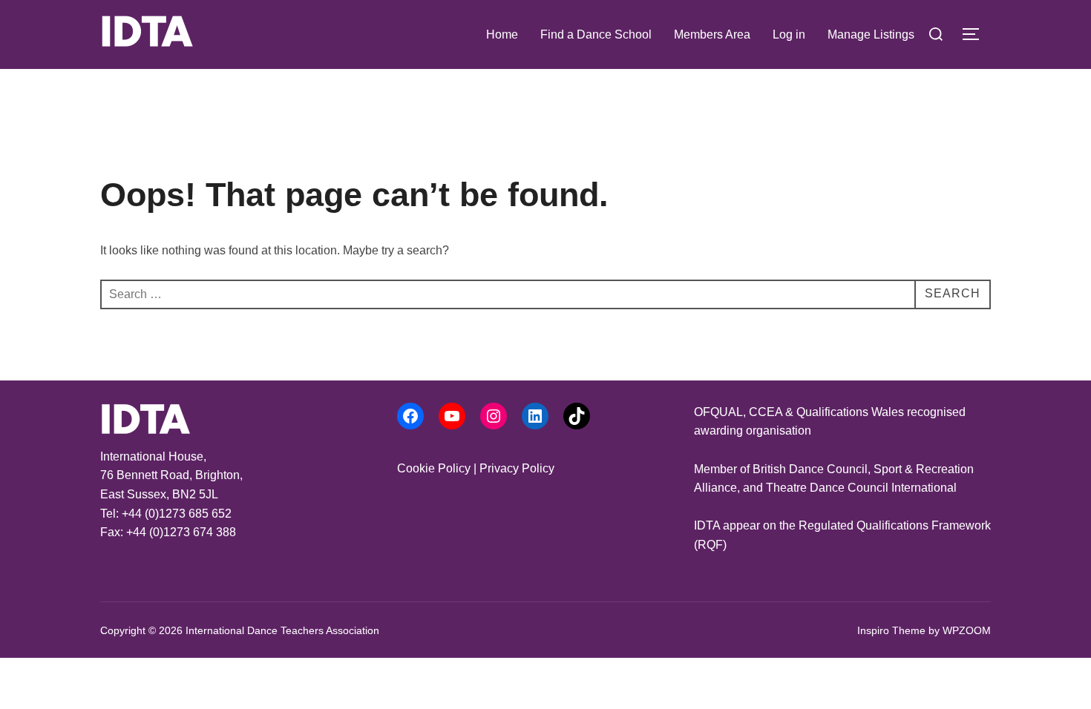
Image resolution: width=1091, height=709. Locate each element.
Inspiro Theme (891, 630)
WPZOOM (967, 630)
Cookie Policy (434, 468)
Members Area (712, 34)
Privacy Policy (516, 468)
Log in (789, 34)
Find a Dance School (596, 34)
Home (502, 34)
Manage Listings (871, 34)
